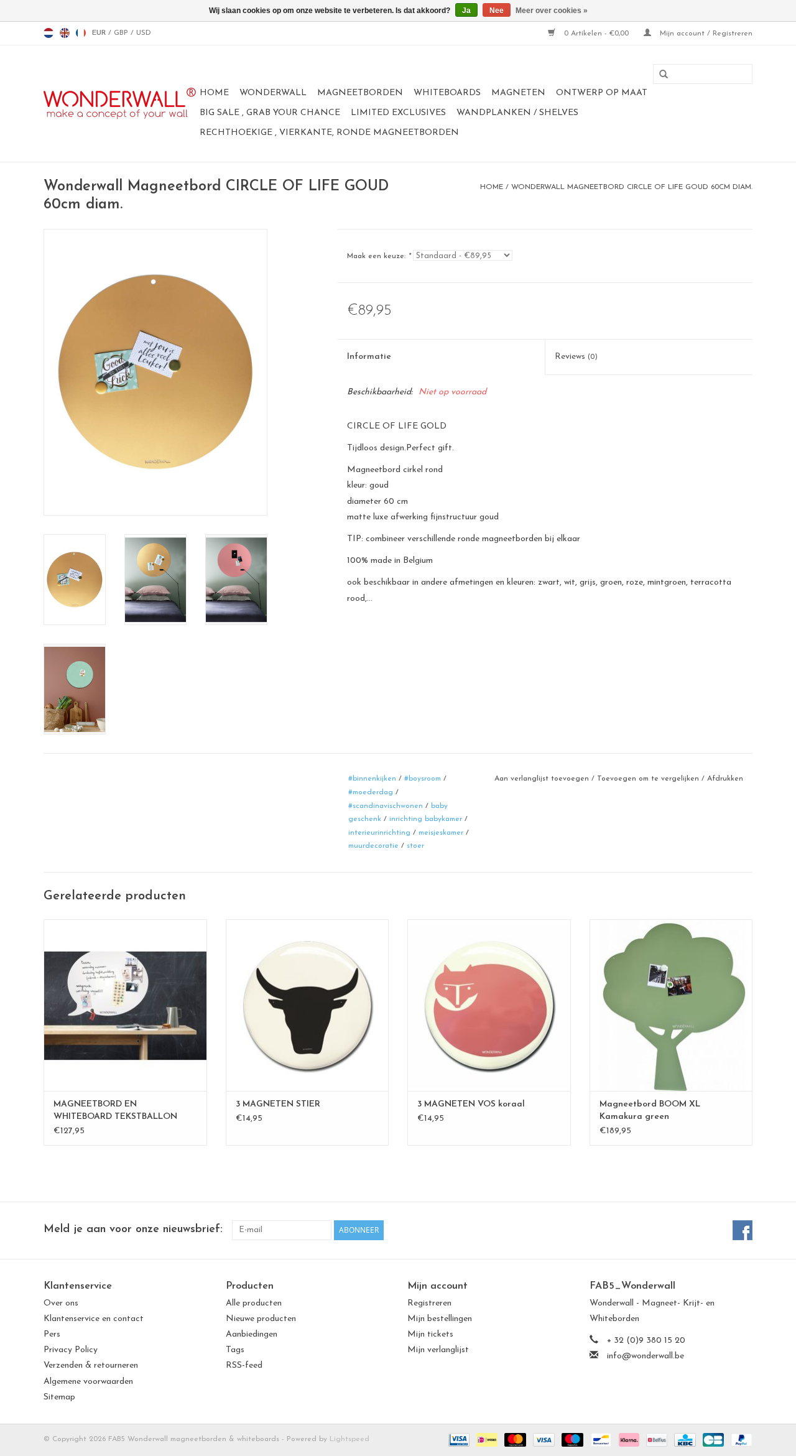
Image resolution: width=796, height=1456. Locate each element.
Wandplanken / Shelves (517, 113)
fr (81, 33)
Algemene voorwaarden (88, 1381)
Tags (235, 1350)
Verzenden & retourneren (91, 1365)
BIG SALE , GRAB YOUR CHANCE (270, 113)
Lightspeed (349, 1439)
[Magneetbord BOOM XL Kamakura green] (671, 1004)
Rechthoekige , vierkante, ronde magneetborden (329, 132)
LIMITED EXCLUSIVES (398, 113)
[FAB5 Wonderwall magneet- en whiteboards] (120, 103)
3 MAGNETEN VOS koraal (471, 1104)
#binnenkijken (372, 778)
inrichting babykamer (425, 819)
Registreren (429, 1303)
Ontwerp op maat (601, 93)
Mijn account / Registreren (704, 33)
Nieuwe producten (261, 1319)
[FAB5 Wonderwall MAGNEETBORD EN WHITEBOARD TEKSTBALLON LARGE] (125, 1004)
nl (48, 33)
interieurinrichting (379, 833)
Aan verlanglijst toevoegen (541, 778)
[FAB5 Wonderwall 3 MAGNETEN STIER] (307, 1004)
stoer (415, 846)
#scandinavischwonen (385, 806)
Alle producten (254, 1303)
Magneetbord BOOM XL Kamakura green (649, 1110)
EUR (100, 33)
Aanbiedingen (251, 1334)
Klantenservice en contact (94, 1319)
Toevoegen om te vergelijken (649, 778)
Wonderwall (273, 93)
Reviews (576, 356)
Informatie (369, 356)
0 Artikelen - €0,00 (596, 33)
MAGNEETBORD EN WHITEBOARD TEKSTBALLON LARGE (115, 1111)
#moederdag (370, 792)
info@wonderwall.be (645, 1356)
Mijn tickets (430, 1334)
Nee (496, 10)
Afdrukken (725, 778)
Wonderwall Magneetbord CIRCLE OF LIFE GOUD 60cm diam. (631, 187)
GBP (122, 33)
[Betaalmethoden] (458, 1439)
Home (214, 93)
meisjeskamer (441, 833)
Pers (52, 1334)
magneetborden (360, 93)
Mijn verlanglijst (438, 1350)
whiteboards (447, 93)
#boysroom (422, 778)
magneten (518, 93)
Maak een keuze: (378, 256)
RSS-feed (244, 1365)
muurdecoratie (373, 846)
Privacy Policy (71, 1350)
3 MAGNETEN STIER (278, 1104)
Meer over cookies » (552, 10)
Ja (466, 10)
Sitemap (59, 1397)
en (65, 33)
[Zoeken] (659, 74)
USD (143, 33)
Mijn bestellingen (439, 1319)
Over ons (61, 1303)
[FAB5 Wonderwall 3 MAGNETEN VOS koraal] (489, 1004)
